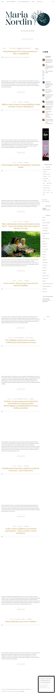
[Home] (27, 29)
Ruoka (43, 257)
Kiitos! (54, 676)
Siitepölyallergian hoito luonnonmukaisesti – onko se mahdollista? (21, 52)
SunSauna (44, 265)
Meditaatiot (39, 1)
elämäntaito (45, 171)
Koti (43, 235)
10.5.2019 (11, 619)
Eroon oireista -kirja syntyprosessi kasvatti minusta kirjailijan (21, 284)
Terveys (18, 48)
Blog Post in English (45, 222)
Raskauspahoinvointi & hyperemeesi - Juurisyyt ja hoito (49, 108)
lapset (44, 183)
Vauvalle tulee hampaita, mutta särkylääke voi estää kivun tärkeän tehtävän (49, 84)
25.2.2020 (10, 337)
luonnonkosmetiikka (46, 185)
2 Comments (26, 280)
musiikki (44, 190)
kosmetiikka (45, 180)
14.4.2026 (4, 48)
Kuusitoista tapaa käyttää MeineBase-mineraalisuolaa (49, 61)
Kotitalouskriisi (44, 238)
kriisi (49, 180)
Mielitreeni (18, 619)
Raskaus (48, 190)
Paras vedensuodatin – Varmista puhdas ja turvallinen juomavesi (49, 103)
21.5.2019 (14, 526)
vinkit (51, 192)
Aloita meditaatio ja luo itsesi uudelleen (20, 621)
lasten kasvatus (49, 183)
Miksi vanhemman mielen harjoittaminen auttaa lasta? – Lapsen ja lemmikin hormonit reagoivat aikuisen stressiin (21, 226)
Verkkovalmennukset (11, 1)
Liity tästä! (42, 690)
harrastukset (45, 176)
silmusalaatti (44, 262)
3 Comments (26, 162)
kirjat (33, 1)
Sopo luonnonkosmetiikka (23, 1)
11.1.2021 (14, 162)
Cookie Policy (22, 691)
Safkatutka (44, 259)
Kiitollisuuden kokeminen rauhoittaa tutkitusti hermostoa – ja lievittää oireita (20, 469)
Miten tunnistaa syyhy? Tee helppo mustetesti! (48, 91)
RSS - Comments (45, 201)
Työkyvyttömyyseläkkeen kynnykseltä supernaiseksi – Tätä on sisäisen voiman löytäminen (21, 531)
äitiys (44, 194)
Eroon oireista (12, 48)
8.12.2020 (15, 221)
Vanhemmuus (44, 278)
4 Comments (26, 221)
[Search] (52, 318)
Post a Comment (37, 48)
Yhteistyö (44, 288)
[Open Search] (53, 1)
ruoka (44, 192)
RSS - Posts (44, 199)
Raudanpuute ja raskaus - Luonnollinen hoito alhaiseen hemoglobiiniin (48, 114)
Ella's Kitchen (44, 225)
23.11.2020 (14, 280)
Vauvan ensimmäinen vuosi (47, 283)
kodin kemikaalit (45, 178)
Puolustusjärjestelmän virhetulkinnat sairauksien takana (20, 166)
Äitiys (20, 221)
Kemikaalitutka (45, 233)
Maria (2, 1)
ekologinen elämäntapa (46, 169)
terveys (48, 192)
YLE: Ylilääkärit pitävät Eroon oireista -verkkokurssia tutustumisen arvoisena (20, 341)
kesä (49, 176)
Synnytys (43, 267)
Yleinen (20, 162)
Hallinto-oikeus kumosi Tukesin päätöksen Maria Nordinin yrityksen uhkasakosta (21, 105)
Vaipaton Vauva (45, 275)
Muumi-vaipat (44, 249)
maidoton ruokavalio (46, 187)
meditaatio (44, 243)
